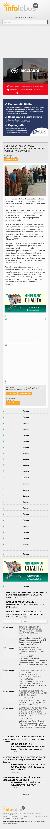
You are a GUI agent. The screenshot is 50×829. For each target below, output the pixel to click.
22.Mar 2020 (15, 772)
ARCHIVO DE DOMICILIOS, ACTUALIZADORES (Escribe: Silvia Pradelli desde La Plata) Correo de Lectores (29, 746)
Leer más (25, 622)
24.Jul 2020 (14, 752)
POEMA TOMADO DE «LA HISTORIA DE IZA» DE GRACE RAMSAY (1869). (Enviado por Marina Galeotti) (28, 767)
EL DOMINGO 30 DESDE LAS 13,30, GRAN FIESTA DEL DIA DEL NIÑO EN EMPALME (33, 693)
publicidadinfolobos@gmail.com (13, 821)
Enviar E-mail (25, 394)
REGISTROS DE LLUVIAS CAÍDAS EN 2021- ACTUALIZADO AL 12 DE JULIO (28, 783)
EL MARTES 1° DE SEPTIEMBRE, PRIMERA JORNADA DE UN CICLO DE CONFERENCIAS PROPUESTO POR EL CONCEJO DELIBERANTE (33, 712)
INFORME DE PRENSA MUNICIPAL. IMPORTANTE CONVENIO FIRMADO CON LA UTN (25, 604)
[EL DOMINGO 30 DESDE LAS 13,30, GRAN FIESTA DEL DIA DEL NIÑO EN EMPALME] (8, 691)
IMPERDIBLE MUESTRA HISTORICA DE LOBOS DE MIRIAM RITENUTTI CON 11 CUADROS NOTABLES (26, 594)
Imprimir (12, 394)
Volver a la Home (11, 159)
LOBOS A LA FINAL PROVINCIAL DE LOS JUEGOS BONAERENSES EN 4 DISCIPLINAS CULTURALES (25, 614)
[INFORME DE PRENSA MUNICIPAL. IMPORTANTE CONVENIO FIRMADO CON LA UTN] (8, 648)
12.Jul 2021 (14, 788)
